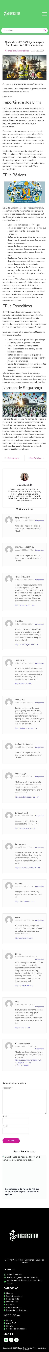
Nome (5, 1116)
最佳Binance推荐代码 (24, 547)
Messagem (7, 1088)
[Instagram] (11, 1340)
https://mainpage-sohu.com (26, 644)
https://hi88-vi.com (22, 1027)
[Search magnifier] (45, 30)
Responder (39, 520)
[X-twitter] (16, 1340)
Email (5, 1126)
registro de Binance (24, 744)
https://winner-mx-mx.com (26, 728)
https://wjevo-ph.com (24, 938)
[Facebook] (6, 1340)
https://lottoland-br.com (25, 901)
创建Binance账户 (22, 517)
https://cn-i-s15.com (23, 683)
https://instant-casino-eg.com (27, 797)
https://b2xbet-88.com (24, 985)
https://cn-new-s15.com (24, 605)
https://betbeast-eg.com (25, 828)
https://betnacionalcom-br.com (27, 867)
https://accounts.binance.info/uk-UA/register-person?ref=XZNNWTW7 (28, 1062)
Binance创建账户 (22, 1043)
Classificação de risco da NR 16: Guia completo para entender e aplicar (22, 1191)
